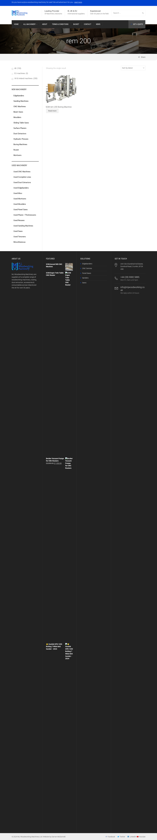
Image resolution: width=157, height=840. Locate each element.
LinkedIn (133, 837)
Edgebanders (87, 264)
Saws (84, 283)
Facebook (111, 837)
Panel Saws (86, 273)
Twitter (122, 837)
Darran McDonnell (58, 837)
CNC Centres (87, 268)
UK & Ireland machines (25, 78)
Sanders (85, 278)
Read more (52, 111)
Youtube (142, 837)
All (17, 68)
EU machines (21, 73)
